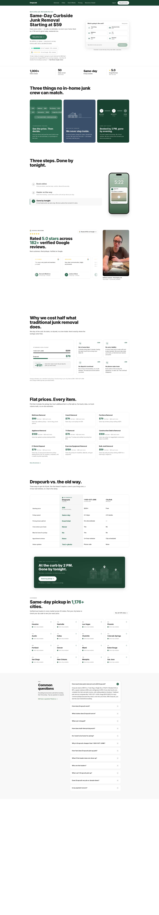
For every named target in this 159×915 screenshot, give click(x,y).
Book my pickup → (47, 579)
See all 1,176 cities (121, 613)
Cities (63, 3)
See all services (35, 463)
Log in (114, 3)
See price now (123, 3)
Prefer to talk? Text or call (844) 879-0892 (41, 43)
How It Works (72, 3)
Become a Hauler (90, 3)
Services (56, 3)
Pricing (80, 3)
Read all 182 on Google (88, 231)
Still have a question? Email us (47, 699)
